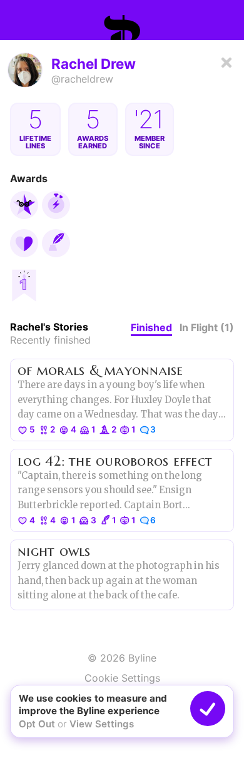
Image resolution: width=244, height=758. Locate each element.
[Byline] (122, 27)
